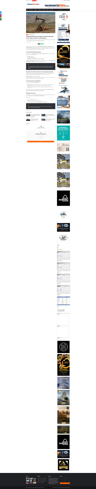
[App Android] (1, 19)
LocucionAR (42, 487)
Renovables (44, 479)
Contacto (69, 487)
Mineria (38, 479)
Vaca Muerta (39, 478)
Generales (45, 478)
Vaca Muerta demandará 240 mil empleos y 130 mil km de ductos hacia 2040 (50, 115)
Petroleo (27, 34)
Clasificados (65, 487)
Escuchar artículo (31, 34)
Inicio (59, 487)
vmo (28, 110)
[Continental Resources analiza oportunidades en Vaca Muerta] (28, 120)
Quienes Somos (62, 487)
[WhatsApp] (1, 18)
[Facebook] (1, 12)
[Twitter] (1, 13)
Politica (38, 482)
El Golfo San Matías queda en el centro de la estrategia (43, 0)
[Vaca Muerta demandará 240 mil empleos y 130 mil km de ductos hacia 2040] (43, 115)
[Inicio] (33, 4)
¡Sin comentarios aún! (41, 127)
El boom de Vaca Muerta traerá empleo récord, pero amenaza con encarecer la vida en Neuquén (35, 115)
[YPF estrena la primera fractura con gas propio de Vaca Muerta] (43, 120)
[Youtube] (1, 16)
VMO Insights (41, 482)
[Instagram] (1, 15)
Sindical (41, 479)
